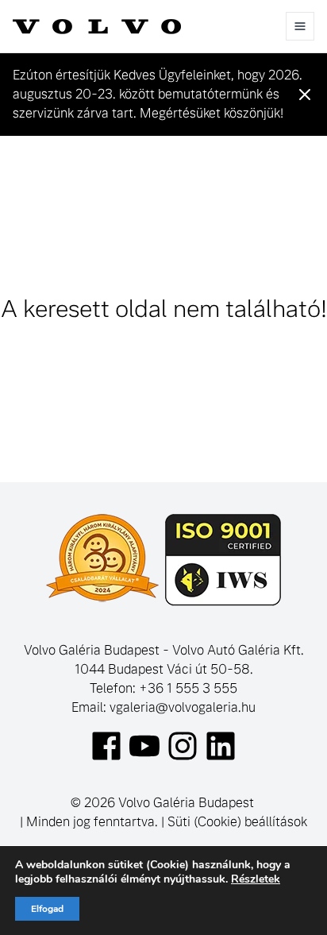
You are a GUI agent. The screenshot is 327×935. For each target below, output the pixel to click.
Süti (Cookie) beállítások (237, 821)
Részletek (255, 879)
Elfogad (47, 908)
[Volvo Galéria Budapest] (97, 26)
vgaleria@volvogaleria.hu (183, 707)
